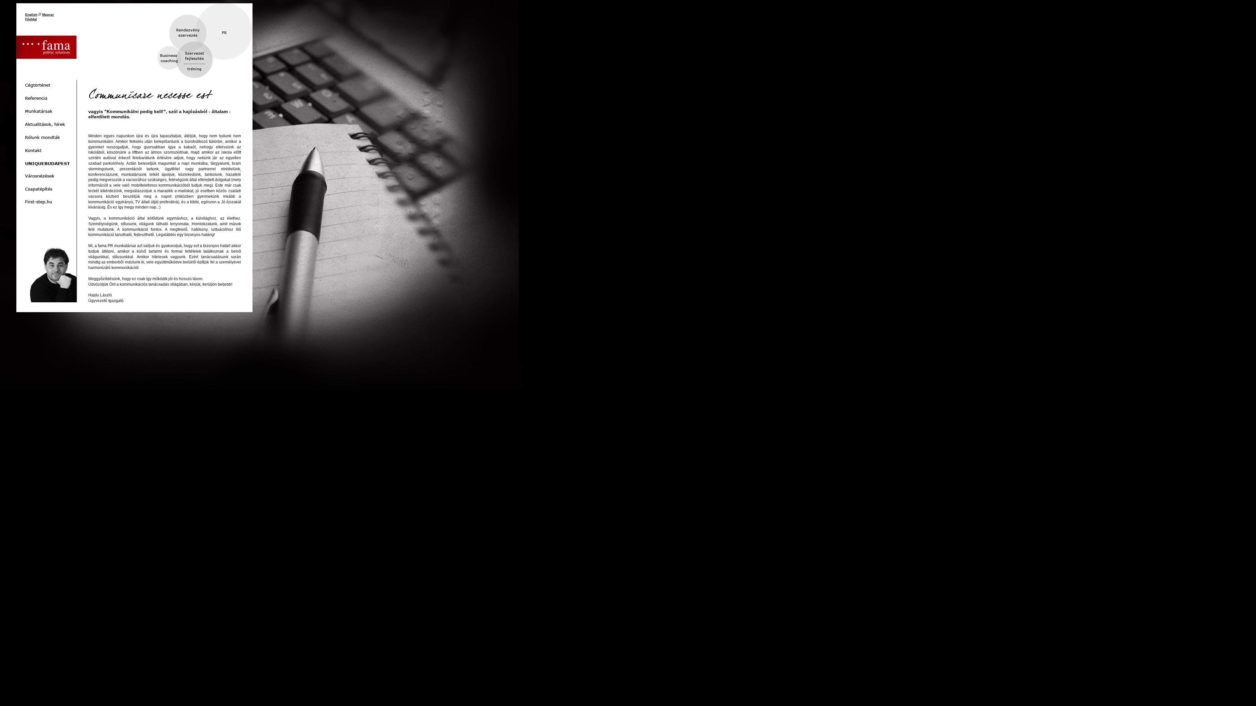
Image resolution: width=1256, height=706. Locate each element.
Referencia (46, 98)
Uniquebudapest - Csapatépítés (46, 189)
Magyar (48, 14)
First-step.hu (46, 203)
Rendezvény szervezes (192, 35)
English (31, 14)
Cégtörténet (46, 85)
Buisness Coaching (178, 66)
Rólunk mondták (46, 137)
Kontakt (46, 150)
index (46, 47)
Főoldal (31, 19)
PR (216, 33)
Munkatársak (46, 111)
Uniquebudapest (46, 163)
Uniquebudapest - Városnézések (46, 176)
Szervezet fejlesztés (197, 64)
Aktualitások (46, 124)
